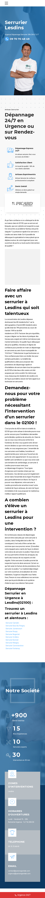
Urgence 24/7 (23, 895)
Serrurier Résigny (12, 643)
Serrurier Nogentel (13, 634)
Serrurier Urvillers (12, 637)
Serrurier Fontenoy (13, 648)
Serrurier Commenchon (15, 646)
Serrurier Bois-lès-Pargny (15, 626)
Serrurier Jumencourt (14, 629)
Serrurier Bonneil (12, 640)
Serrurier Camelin (12, 623)
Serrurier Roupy (12, 631)
